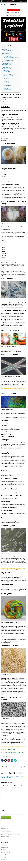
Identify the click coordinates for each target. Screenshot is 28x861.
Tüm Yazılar (13, 767)
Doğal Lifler (4, 49)
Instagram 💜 (3, 854)
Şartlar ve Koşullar (4, 847)
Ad (1, 805)
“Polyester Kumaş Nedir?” (12, 569)
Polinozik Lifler (7, 72)
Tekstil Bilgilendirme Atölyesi (14, 9)
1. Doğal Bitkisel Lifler (8, 56)
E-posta (2, 810)
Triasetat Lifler (7, 79)
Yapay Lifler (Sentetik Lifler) (7, 63)
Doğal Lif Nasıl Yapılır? (8, 50)
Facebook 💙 (3, 857)
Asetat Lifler (6, 78)
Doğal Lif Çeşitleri (5, 54)
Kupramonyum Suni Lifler (9, 74)
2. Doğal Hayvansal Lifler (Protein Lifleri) (11, 59)
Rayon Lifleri (6, 71)
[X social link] (5, 760)
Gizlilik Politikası (4, 844)
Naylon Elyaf (6, 84)
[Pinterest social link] (8, 760)
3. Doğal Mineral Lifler (8, 60)
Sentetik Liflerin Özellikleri (7, 66)
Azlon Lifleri (6, 81)
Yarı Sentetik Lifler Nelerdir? (8, 77)
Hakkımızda (3, 849)
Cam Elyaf (6, 70)
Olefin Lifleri (6, 88)
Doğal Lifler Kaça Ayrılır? (8, 52)
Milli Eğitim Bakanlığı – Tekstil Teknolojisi (16, 752)
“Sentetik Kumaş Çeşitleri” (14, 390)
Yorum (2, 789)
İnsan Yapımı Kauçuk (8, 75)
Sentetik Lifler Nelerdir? (7, 64)
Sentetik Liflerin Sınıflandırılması (8, 68)
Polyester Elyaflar (6, 82)
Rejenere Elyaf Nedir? (6, 89)
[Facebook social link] (2, 760)
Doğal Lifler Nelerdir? (6, 53)
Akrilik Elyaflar (6, 86)
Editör (9, 15)
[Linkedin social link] (12, 760)
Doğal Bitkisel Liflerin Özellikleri (11, 57)
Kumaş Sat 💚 (4, 859)
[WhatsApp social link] (15, 760)
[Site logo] (13, 4)
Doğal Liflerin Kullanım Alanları (8, 61)
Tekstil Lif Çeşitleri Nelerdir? (7, 47)
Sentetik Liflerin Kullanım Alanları (8, 91)
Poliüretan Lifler (7, 85)
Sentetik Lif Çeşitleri (6, 67)
